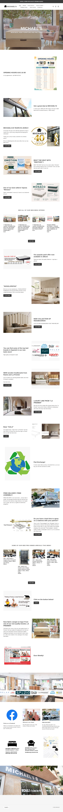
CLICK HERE (7, 145)
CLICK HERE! (38, 326)
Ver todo (31, 241)
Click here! (38, 171)
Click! (6, 436)
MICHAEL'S (58, 807)
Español (6, 807)
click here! (7, 197)
